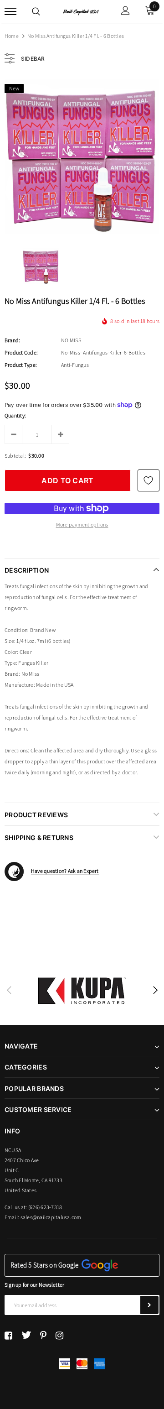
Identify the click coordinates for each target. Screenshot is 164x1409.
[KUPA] (82, 990)
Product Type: (21, 364)
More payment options (82, 524)
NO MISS (71, 340)
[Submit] (149, 1305)
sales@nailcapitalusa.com (51, 1217)
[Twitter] (26, 1335)
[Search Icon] (36, 11)
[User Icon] (125, 11)
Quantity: (15, 415)
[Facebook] (8, 1335)
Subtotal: (15, 455)
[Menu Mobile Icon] (10, 12)
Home (12, 35)
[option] (82, 156)
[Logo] (81, 11)
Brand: (12, 340)
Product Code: (21, 352)
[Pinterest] (43, 1335)
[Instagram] (59, 1335)
